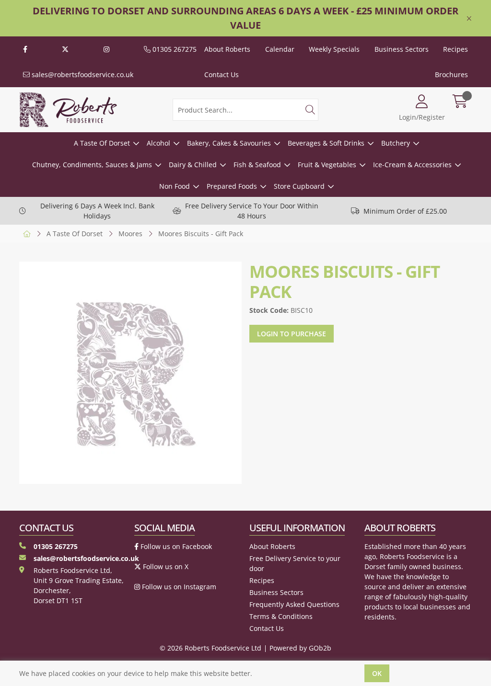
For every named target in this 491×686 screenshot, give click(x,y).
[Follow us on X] (65, 49)
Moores (130, 233)
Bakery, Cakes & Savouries (229, 143)
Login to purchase (291, 333)
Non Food (174, 186)
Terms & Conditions (281, 616)
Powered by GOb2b (300, 647)
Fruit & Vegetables (327, 164)
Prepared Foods (232, 186)
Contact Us (221, 74)
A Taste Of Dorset (102, 143)
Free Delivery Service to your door (294, 563)
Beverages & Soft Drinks (326, 143)
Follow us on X (164, 566)
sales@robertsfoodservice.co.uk (81, 74)
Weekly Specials (334, 49)
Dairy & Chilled (193, 164)
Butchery (395, 143)
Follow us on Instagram (178, 586)
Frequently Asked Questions (294, 604)
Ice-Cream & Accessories (412, 164)
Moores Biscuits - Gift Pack (200, 233)
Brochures (451, 74)
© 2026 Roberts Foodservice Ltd (210, 647)
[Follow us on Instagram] (106, 49)
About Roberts (227, 49)
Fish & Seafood (257, 164)
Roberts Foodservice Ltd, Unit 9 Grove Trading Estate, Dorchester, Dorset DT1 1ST (79, 585)
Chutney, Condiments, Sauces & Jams (92, 164)
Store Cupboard (299, 186)
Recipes (455, 49)
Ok (377, 673)
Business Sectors (401, 49)
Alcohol (158, 143)
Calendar (279, 49)
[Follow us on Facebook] (25, 49)
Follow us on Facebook (175, 546)
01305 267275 (174, 49)
